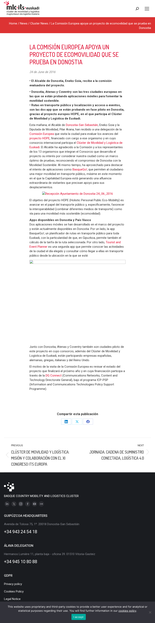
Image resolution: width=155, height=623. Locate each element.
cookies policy (127, 610)
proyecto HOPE (39, 138)
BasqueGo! (79, 169)
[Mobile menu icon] (147, 9)
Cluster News (39, 23)
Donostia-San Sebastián (82, 125)
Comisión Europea (41, 134)
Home (13, 23)
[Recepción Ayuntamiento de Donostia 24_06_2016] (77, 194)
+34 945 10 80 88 (20, 561)
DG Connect (54, 375)
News (23, 23)
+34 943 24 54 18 (20, 531)
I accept (78, 617)
